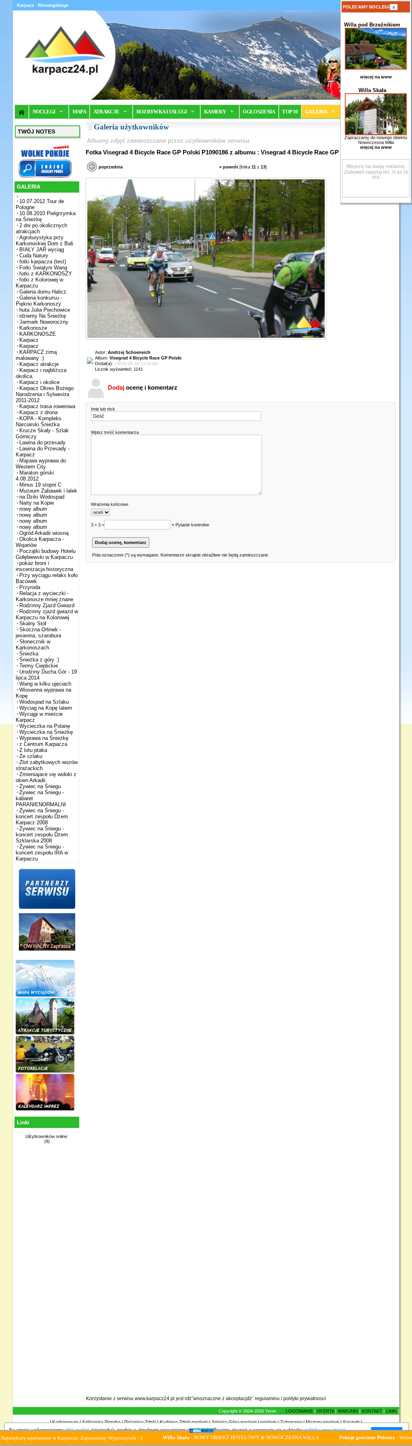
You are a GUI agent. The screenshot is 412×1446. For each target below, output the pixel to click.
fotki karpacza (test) (42, 262)
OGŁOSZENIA (259, 112)
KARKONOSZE (37, 334)
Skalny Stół (32, 623)
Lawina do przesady (42, 443)
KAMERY (215, 112)
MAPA (79, 112)
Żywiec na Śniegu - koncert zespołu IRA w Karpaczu (42, 853)
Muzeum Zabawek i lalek (48, 491)
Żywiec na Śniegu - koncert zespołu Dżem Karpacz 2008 (42, 816)
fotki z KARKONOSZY (45, 274)
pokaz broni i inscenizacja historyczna (44, 566)
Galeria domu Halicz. (43, 292)
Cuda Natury (33, 256)
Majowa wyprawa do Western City (41, 464)
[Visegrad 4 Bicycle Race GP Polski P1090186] (206, 337)
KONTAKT (372, 1411)
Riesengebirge (53, 5)
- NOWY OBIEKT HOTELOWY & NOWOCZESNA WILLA (205, 1437)
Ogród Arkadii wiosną (43, 533)
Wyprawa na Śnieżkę (43, 738)
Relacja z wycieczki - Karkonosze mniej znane (44, 596)
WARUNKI (348, 1411)
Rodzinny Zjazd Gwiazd (46, 605)
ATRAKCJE (106, 112)
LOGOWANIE (299, 1411)
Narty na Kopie (36, 503)
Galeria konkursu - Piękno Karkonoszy (39, 301)
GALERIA (316, 112)
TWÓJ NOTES (36, 131)
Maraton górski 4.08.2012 (35, 476)
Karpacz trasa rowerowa (47, 406)
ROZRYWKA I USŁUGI (161, 112)
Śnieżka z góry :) (39, 660)
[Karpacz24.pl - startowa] (22, 112)
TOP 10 (290, 112)
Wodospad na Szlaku (44, 702)
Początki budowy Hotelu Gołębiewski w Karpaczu (46, 554)
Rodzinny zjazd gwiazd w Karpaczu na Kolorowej (47, 614)
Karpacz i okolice (39, 382)
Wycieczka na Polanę (44, 726)
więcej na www (376, 76)
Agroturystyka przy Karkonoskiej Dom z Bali (44, 240)
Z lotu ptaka (33, 750)
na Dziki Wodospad (41, 497)
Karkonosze (33, 328)
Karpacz (29, 340)
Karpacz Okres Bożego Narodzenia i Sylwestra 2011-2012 (45, 394)
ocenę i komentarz (142, 387)
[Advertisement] (46, 1274)
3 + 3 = (97, 524)
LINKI (391, 1411)
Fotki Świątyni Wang (43, 268)
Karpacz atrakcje (39, 364)
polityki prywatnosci (304, 1398)
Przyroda (29, 587)
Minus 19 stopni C (40, 485)
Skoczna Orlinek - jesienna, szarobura (38, 632)
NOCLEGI (44, 112)
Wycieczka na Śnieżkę (46, 732)
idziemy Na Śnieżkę (42, 316)
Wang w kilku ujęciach (45, 684)
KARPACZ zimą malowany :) (36, 355)
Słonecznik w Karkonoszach (33, 645)
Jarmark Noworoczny (43, 322)
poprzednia (111, 166)
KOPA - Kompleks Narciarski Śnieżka (39, 421)
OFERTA (325, 1411)
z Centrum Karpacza (43, 744)
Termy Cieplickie (38, 666)
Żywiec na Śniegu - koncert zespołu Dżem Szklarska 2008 (42, 835)
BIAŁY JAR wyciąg (41, 249)
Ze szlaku (30, 756)
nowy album (33, 509)
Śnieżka (28, 654)
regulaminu (267, 1398)
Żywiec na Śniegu (40, 786)
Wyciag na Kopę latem (45, 708)
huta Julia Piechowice (44, 310)
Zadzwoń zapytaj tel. (375, 169)
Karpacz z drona (38, 412)
